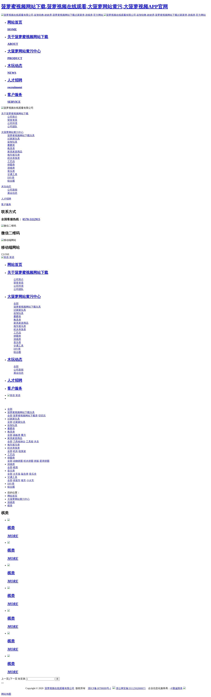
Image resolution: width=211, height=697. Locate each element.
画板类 (16, 435)
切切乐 (42, 415)
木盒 (36, 441)
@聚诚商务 (176, 688)
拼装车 (16, 480)
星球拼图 (44, 461)
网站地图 (6, 694)
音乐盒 (32, 474)
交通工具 (12, 477)
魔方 (23, 435)
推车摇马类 (13, 444)
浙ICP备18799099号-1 (99, 688)
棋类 (15, 467)
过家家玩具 (13, 418)
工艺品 (11, 454)
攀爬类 (11, 428)
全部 (16, 303)
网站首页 (14, 265)
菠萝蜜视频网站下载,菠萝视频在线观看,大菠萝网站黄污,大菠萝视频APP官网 (84, 6)
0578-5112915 (31, 219)
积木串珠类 (13, 448)
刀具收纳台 (19, 441)
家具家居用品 (14, 438)
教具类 (11, 431)
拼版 (36, 461)
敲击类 (24, 474)
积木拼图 (28, 461)
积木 (15, 451)
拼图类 (11, 457)
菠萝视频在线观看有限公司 (59, 688)
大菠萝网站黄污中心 (18, 499)
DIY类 (10, 483)
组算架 (22, 451)
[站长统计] (184, 688)
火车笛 (16, 474)
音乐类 (11, 470)
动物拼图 (18, 461)
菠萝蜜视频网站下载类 (25, 415)
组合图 (11, 487)
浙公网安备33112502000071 (131, 688)
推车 (23, 480)
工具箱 (29, 441)
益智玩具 (12, 425)
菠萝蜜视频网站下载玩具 (21, 412)
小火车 (30, 480)
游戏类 (11, 464)
